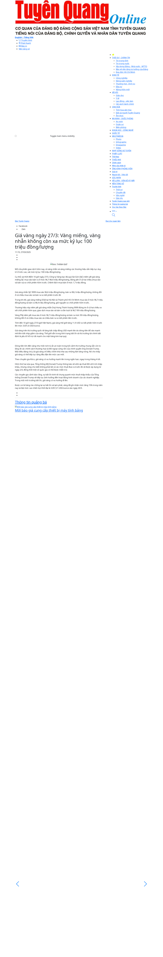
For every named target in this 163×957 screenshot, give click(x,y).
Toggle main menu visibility (62, 136)
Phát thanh (25, 43)
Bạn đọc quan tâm (113, 221)
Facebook (23, 226)
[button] (130, 211)
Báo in (24, 46)
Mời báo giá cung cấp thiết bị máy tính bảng (49, 410)
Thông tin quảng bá (31, 402)
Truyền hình (26, 40)
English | (19, 37)
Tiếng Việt (28, 37)
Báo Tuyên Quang (22, 221)
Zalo (23, 229)
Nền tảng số (24, 49)
